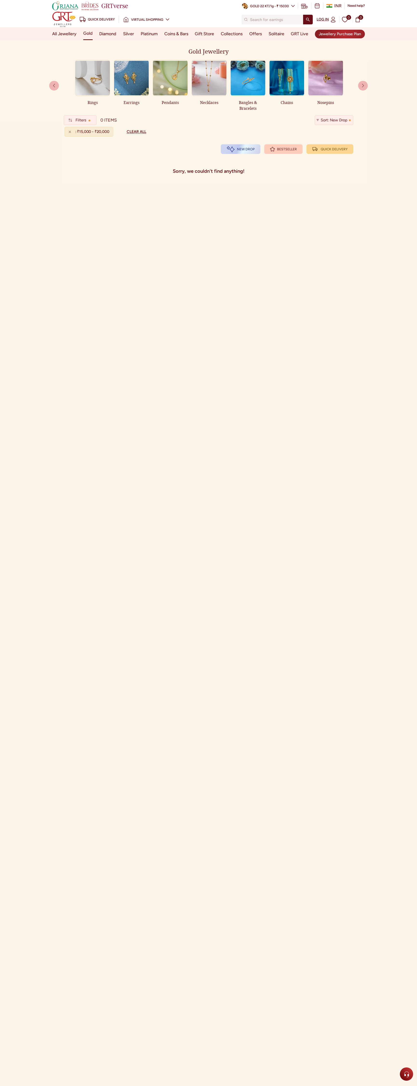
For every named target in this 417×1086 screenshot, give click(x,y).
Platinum (149, 33)
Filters (81, 120)
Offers (255, 33)
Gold (88, 33)
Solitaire (276, 33)
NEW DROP (246, 149)
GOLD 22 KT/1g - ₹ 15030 (269, 6)
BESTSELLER (287, 149)
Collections (232, 33)
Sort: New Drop (334, 120)
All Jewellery (64, 33)
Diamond (107, 33)
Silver (128, 33)
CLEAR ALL (136, 131)
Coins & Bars (176, 33)
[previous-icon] (363, 85)
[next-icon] (54, 85)
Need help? (356, 6)
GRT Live (299, 33)
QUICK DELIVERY (334, 149)
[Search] (308, 19)
